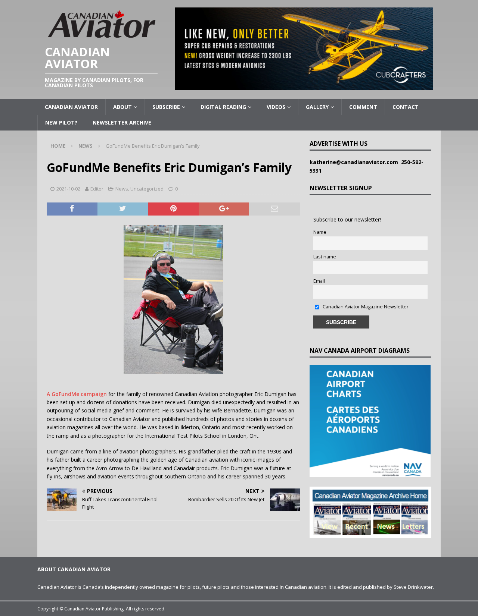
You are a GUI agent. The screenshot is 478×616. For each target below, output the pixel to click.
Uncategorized (147, 188)
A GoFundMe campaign (77, 393)
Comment (363, 106)
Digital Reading (223, 106)
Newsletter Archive (122, 122)
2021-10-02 (68, 188)
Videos (276, 106)
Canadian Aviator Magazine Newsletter (365, 307)
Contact (405, 106)
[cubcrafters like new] (304, 85)
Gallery (317, 106)
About (122, 106)
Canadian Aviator (71, 106)
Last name (324, 257)
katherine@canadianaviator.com (355, 162)
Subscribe (166, 106)
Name (319, 232)
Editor (96, 188)
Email (319, 281)
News (121, 188)
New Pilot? (61, 122)
